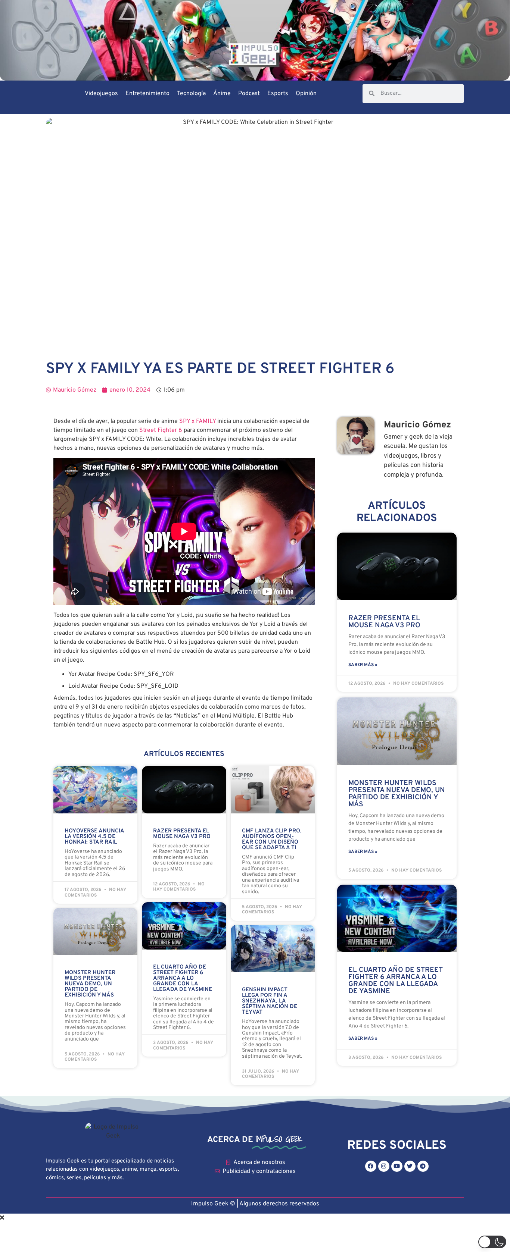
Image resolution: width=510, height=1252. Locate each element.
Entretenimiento (147, 93)
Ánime (222, 93)
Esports (277, 93)
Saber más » (362, 665)
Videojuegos (101, 93)
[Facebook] (370, 1166)
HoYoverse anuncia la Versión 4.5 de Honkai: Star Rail (94, 837)
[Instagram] (383, 1166)
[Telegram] (423, 1166)
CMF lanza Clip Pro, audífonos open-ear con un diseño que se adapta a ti (272, 839)
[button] (492, 1242)
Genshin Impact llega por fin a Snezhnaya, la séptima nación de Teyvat (269, 1001)
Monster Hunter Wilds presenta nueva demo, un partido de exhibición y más (90, 984)
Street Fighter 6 (160, 430)
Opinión (306, 93)
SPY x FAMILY (197, 421)
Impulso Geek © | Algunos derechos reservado (253, 1204)
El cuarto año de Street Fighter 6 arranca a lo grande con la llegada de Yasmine (182, 978)
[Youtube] (396, 1166)
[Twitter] (410, 1166)
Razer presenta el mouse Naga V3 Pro (182, 834)
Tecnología (191, 93)
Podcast (249, 93)
